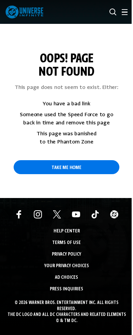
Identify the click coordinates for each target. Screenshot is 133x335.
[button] (113, 12)
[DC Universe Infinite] (24, 12)
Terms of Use (66, 243)
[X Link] (57, 214)
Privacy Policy (66, 254)
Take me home (66, 168)
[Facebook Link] (19, 214)
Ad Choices (66, 277)
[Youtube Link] (76, 214)
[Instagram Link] (38, 214)
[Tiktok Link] (95, 214)
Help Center (67, 231)
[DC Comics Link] (114, 214)
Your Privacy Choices (66, 266)
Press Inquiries (66, 289)
